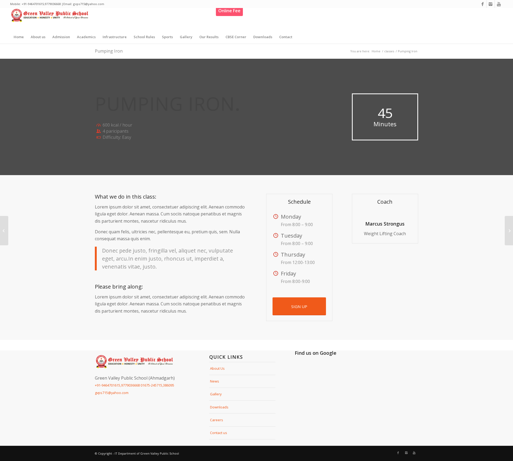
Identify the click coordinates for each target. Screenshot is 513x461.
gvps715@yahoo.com (112, 392)
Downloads (219, 407)
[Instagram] (491, 4)
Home (376, 51)
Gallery (216, 394)
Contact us (218, 432)
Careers (216, 419)
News (214, 381)
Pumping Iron (109, 51)
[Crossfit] (4, 230)
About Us (217, 368)
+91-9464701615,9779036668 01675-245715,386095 (134, 385)
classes (389, 51)
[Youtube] (499, 4)
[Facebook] (483, 4)
